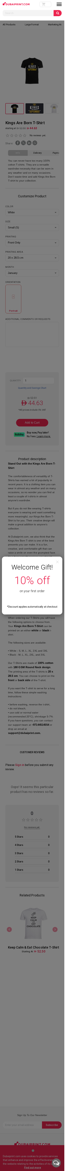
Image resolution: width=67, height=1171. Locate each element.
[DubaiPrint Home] (16, 4)
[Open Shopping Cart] (45, 4)
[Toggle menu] (59, 4)
